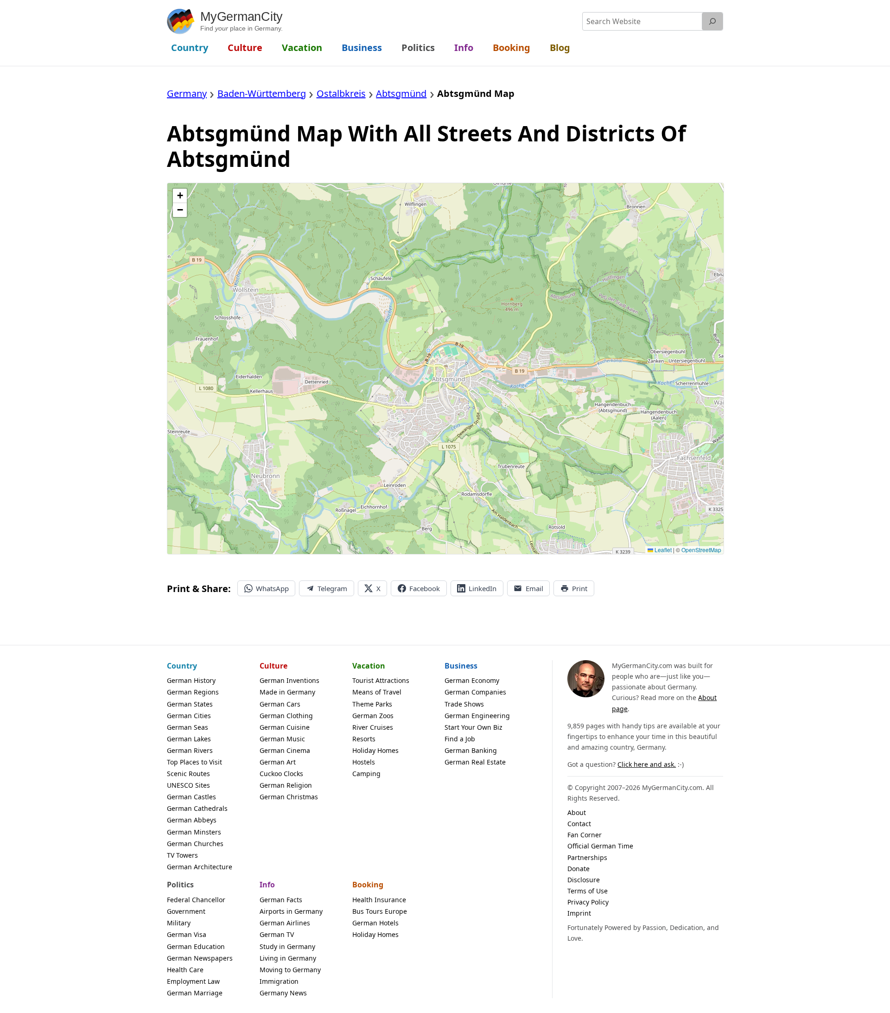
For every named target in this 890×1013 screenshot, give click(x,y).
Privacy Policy (588, 902)
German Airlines (285, 922)
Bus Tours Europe (379, 911)
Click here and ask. (646, 764)
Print (579, 588)
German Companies (475, 692)
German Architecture (199, 866)
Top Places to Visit (194, 762)
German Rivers (190, 750)
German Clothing (286, 715)
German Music (282, 738)
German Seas (187, 727)
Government (186, 911)
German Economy (472, 680)
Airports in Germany (291, 911)
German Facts (281, 899)
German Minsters (194, 832)
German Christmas (289, 796)
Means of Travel (376, 692)
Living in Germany (288, 958)
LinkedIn (482, 588)
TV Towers (182, 855)
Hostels (363, 762)
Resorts (363, 738)
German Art (278, 762)
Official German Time (600, 845)
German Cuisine (285, 727)
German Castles (191, 796)
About (576, 812)
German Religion (286, 785)
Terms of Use (587, 890)
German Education (196, 946)
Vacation (368, 666)
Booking (367, 884)
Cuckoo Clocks (281, 773)
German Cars (280, 704)
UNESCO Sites (188, 785)
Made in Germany (287, 692)
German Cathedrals (197, 808)
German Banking (471, 750)
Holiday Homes (375, 750)
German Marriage (194, 992)
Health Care (185, 969)
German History (191, 680)
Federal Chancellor (196, 899)
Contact (579, 823)
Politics (180, 884)
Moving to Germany (290, 969)
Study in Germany (287, 946)
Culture (273, 666)
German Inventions (289, 680)
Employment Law (193, 981)
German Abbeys (191, 819)
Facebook (424, 588)
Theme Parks (372, 704)
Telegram (332, 588)
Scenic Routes (188, 773)
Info (267, 884)
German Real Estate (475, 762)
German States (190, 704)
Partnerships (587, 857)
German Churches (195, 843)
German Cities (189, 715)
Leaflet (662, 550)
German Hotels (375, 922)
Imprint (579, 913)
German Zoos (373, 715)
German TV (277, 934)
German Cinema (285, 750)
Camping (366, 773)
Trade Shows (464, 704)
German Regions (193, 692)
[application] (445, 368)
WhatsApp (272, 588)
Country (182, 666)
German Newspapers (200, 958)
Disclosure (583, 879)
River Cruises (372, 727)
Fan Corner (584, 834)
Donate (578, 868)
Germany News (283, 992)
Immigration (279, 981)
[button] (180, 196)
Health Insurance (379, 899)
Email (534, 588)
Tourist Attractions (380, 680)
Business (461, 666)
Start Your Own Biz (473, 727)
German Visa (186, 934)
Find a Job (460, 738)
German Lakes (189, 738)
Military (179, 922)
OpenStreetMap (701, 550)
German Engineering (477, 715)
